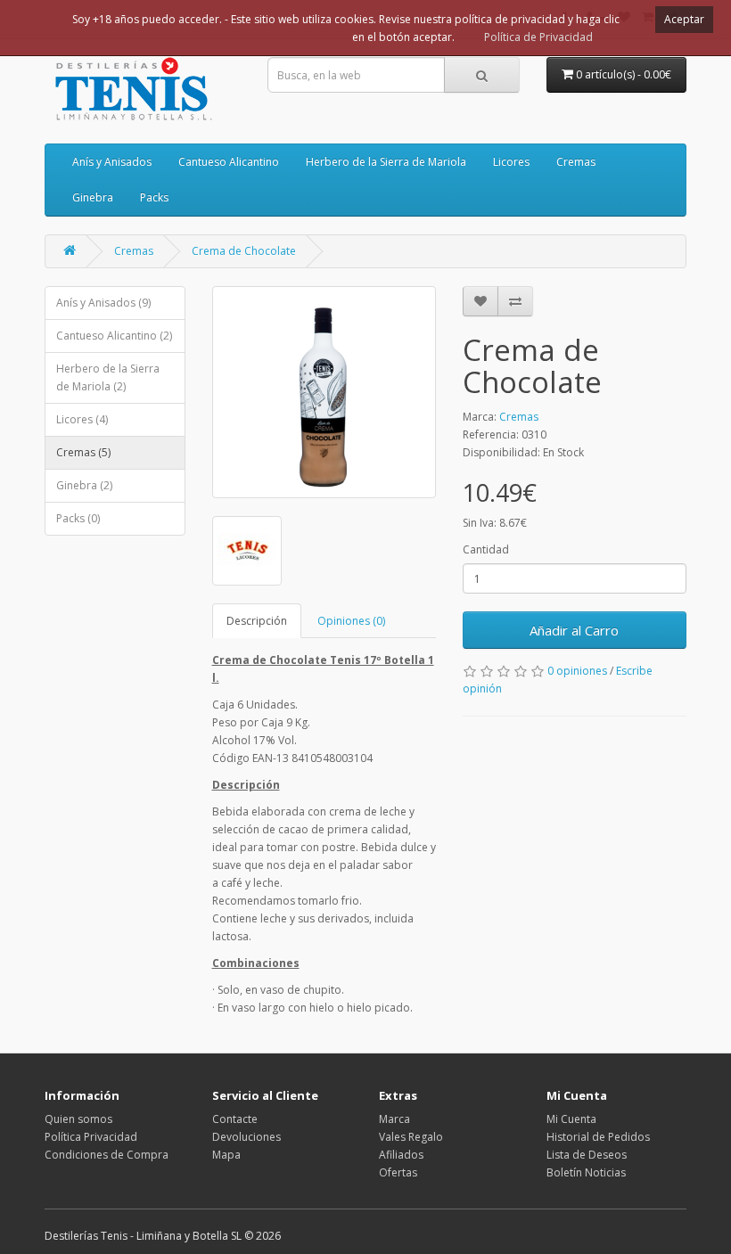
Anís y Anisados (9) (103, 302)
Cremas (575, 161)
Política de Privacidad (538, 37)
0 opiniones (577, 670)
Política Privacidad (91, 1136)
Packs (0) (78, 518)
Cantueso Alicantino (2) (114, 335)
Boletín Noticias (586, 1172)
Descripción (256, 620)
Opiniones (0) (351, 620)
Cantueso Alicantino (228, 161)
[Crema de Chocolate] (324, 392)
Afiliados (401, 1154)
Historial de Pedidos (598, 1136)
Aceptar (684, 19)
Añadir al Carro (574, 630)
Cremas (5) (83, 452)
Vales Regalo (411, 1136)
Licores (511, 161)
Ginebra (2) (84, 485)
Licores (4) (82, 419)
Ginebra (92, 197)
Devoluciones (246, 1136)
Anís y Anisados (112, 161)
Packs (154, 197)
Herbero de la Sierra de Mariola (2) (108, 377)
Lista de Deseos (586, 1154)
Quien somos (78, 1119)
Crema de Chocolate (244, 250)
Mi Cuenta (571, 1119)
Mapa (226, 1154)
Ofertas (398, 1172)
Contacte (235, 1119)
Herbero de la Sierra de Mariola (386, 161)
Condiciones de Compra (106, 1154)
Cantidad (486, 549)
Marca (394, 1119)
